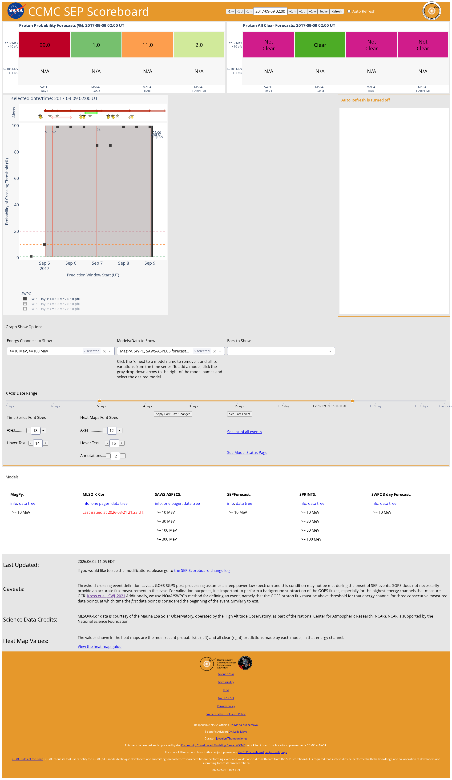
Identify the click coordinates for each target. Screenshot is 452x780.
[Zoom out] (155, 98)
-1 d (239, 11)
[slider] (99, 401)
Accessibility (226, 682)
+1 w (312, 11)
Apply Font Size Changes (173, 414)
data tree (27, 503)
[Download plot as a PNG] (142, 98)
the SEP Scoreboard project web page (262, 752)
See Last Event (239, 414)
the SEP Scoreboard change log (202, 570)
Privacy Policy (226, 706)
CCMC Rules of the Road (27, 759)
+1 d (302, 11)
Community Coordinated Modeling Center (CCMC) (213, 745)
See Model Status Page (247, 452)
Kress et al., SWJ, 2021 (106, 595)
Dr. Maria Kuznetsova (244, 725)
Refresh (336, 11)
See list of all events (244, 431)
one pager (100, 503)
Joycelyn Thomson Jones (231, 738)
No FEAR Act (226, 698)
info (13, 503)
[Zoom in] (149, 98)
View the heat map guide (99, 646)
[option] (361, 11)
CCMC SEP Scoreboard (88, 11)
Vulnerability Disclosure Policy (226, 714)
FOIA (226, 690)
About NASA (226, 674)
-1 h (248, 11)
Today (323, 11)
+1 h (292, 11)
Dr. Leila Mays (238, 732)
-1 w (231, 11)
